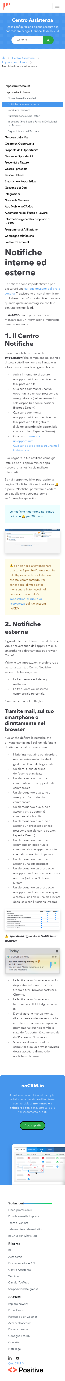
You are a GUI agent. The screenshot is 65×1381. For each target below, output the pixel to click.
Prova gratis (32, 1125)
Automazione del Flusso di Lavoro (26, 213)
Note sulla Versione (17, 200)
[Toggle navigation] (57, 6)
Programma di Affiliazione (21, 229)
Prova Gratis (16, 1310)
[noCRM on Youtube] (18, 1358)
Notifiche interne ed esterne (23, 104)
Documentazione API (21, 1263)
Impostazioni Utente (14, 62)
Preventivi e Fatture (17, 162)
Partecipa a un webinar (22, 1317)
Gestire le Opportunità (19, 156)
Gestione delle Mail (17, 137)
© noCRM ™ (16, 1363)
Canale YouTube (18, 1282)
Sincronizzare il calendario (22, 98)
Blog (11, 1250)
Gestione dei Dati (16, 188)
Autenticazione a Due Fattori (24, 116)
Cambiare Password (19, 110)
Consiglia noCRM (19, 1336)
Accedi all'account (19, 1323)
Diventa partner (18, 1329)
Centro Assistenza (32, 20)
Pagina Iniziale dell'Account (23, 131)
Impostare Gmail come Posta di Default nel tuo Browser (32, 124)
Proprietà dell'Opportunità (21, 150)
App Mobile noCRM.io (19, 206)
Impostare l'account (17, 86)
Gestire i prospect (16, 169)
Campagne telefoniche (19, 236)
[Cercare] (48, 40)
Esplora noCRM (18, 1304)
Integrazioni (12, 194)
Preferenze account (17, 242)
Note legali (15, 1349)
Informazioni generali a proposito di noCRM (27, 221)
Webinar (13, 1276)
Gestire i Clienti (14, 175)
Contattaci (14, 1342)
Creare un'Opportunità (19, 144)
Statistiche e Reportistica (20, 181)
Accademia (15, 1257)
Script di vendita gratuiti (23, 1289)
